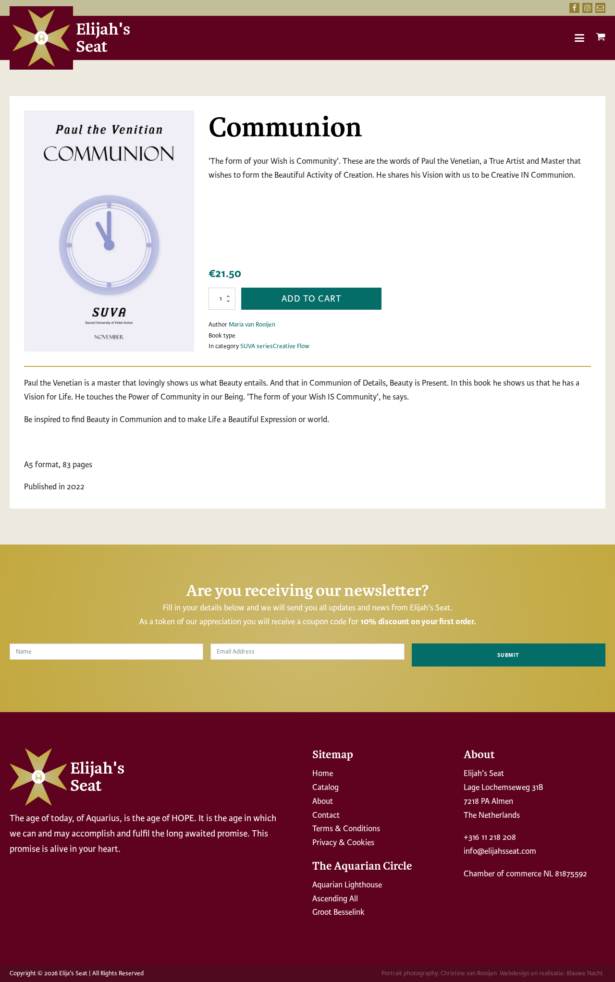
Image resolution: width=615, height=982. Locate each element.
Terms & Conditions (346, 829)
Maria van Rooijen (252, 324)
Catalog (325, 787)
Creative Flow (291, 346)
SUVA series (256, 346)
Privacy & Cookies (343, 842)
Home (322, 773)
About (322, 801)
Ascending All (335, 899)
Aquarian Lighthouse (347, 885)
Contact (326, 815)
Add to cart (312, 298)
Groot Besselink (338, 912)
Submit (508, 655)
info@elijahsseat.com (500, 851)
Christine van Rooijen (469, 973)
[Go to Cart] (600, 39)
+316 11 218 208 (490, 837)
